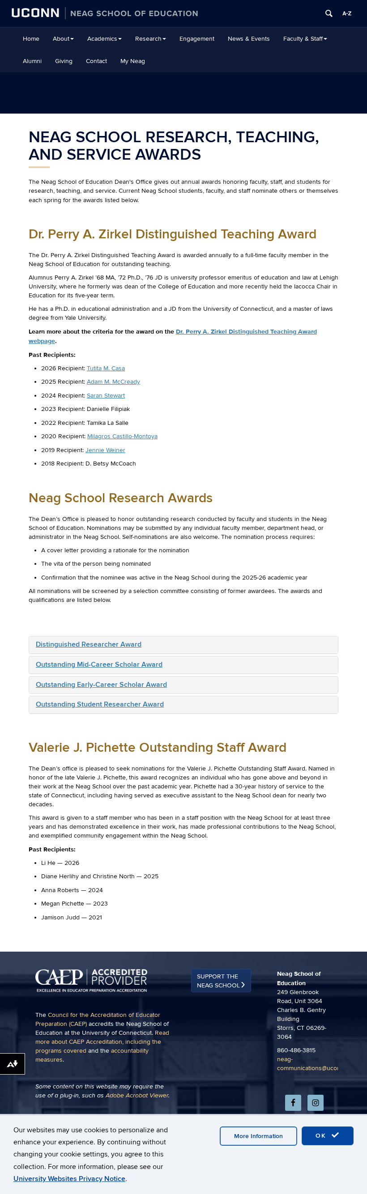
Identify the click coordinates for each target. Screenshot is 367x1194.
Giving (64, 61)
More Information (258, 1136)
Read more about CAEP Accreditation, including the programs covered (102, 1041)
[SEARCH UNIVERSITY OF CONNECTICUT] (329, 13)
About (61, 38)
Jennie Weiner (105, 450)
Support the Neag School (218, 981)
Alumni (32, 61)
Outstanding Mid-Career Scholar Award (99, 664)
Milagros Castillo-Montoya (122, 436)
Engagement (196, 38)
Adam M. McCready (113, 381)
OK (322, 1135)
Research (148, 38)
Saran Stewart (106, 395)
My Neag (132, 61)
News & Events (249, 38)
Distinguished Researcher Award (88, 644)
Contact (96, 61)
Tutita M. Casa (106, 368)
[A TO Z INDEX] (347, 13)
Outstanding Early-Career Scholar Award (101, 684)
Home (31, 38)
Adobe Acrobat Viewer (137, 1095)
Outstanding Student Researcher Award (100, 704)
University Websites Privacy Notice (69, 1178)
